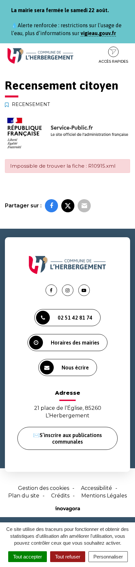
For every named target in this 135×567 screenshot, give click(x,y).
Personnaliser (108, 556)
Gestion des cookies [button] (43, 488)
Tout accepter (27, 556)
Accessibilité (96, 488)
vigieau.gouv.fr (98, 33)
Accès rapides (113, 61)
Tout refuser (67, 556)
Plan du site (23, 496)
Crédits (60, 496)
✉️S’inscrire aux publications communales (67, 438)
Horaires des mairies (75, 343)
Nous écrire (75, 367)
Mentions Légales (104, 496)
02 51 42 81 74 (75, 318)
